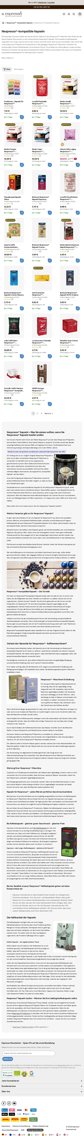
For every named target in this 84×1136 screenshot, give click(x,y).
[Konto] (69, 14)
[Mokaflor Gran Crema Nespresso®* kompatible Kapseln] (70, 325)
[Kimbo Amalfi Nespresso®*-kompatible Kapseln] (70, 86)
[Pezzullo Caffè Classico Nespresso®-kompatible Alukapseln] (14, 373)
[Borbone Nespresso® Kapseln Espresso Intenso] (42, 182)
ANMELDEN (7, 1059)
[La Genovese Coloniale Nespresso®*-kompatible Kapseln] (42, 325)
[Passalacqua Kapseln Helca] (14, 182)
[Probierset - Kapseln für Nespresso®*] (14, 86)
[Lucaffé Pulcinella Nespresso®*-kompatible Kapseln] (42, 86)
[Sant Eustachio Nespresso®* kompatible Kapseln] (42, 278)
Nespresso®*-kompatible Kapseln (20, 23)
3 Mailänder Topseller (46, 2)
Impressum (6, 1126)
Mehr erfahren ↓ (8, 58)
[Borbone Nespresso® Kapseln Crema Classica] (14, 278)
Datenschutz (62, 1065)
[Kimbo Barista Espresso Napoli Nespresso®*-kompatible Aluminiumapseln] (70, 230)
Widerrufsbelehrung (40, 1126)
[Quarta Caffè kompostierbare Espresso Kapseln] (14, 230)
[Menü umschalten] (3, 14)
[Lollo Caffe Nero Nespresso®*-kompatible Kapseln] (14, 325)
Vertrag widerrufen (35, 1130)
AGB (22, 1130)
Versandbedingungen (10, 1130)
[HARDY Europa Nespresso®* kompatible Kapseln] (42, 373)
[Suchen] (74, 14)
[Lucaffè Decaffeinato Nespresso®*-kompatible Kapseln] (70, 182)
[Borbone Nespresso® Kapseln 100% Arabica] (70, 278)
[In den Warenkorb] (22, 117)
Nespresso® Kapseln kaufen (23, 1027)
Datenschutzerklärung (21, 1126)
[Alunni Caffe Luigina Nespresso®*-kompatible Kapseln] (70, 134)
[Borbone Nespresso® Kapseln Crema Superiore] (42, 230)
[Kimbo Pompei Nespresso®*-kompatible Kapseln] (14, 134)
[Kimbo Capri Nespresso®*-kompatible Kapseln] (42, 134)
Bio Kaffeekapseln (40, 828)
